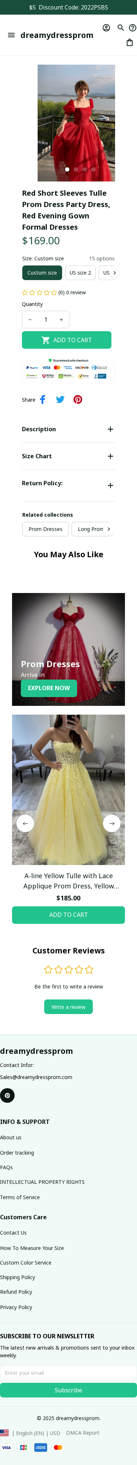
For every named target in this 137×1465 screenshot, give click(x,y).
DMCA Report (82, 1432)
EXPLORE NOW (49, 688)
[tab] (67, 169)
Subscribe (68, 1390)
